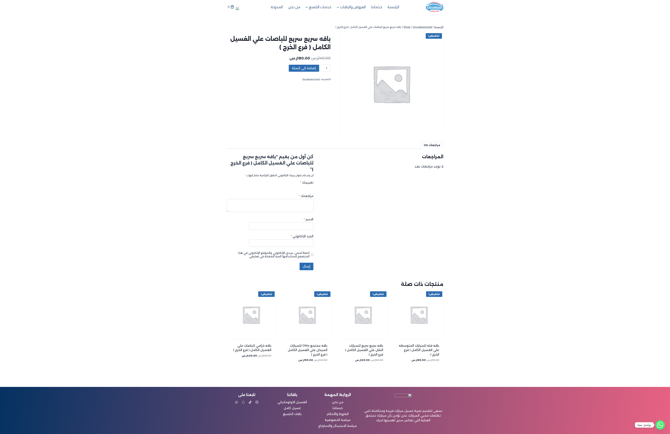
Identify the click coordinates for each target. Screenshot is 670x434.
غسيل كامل (292, 408)
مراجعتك (306, 196)
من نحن (294, 7)
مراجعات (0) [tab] (432, 145)
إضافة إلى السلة (304, 68)
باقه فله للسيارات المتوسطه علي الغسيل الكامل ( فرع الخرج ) (419, 350)
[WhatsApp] (237, 402)
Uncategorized (311, 79)
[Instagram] (257, 402)
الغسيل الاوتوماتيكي (292, 402)
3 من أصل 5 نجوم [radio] (304, 187)
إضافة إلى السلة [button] (261, 366)
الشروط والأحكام (338, 414)
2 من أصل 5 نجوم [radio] (308, 187)
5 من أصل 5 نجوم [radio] (296, 187)
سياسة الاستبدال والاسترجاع (337, 426)
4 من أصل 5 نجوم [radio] (300, 187)
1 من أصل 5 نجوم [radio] (311, 187)
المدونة (277, 7)
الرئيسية (393, 7)
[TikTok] (250, 402)
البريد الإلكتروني (302, 236)
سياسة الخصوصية (338, 420)
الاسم (308, 219)
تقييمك (306, 182)
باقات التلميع (292, 414)
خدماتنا (376, 7)
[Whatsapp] (660, 425)
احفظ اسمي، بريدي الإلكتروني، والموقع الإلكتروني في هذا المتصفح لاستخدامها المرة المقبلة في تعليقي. (274, 254)
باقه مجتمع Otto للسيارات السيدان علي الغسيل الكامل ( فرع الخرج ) (307, 350)
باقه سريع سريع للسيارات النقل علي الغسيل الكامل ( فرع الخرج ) (364, 350)
